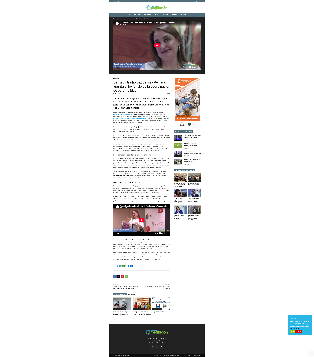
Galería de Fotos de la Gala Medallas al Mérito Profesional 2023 (179, 185)
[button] (199, 15)
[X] (197, 1)
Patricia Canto (118, 93)
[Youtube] (199, 1)
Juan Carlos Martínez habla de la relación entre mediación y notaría (194, 200)
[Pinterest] (122, 276)
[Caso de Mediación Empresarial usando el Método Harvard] (178, 138)
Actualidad (147, 15)
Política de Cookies (186, 355)
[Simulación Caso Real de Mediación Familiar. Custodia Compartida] (178, 145)
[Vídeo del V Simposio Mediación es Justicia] (161, 304)
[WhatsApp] (126, 276)
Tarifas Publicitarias (196, 355)
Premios (174, 15)
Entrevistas (137, 15)
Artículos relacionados (120, 294)
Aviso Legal (166, 355)
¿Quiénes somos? (158, 355)
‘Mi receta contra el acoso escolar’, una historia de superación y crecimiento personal (126, 287)
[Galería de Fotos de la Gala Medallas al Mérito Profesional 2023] (180, 177)
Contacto (183, 15)
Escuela (157, 15)
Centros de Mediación (118, 309)
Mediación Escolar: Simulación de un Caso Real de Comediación (192, 161)
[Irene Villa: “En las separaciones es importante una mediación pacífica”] (180, 193)
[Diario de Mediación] (157, 7)
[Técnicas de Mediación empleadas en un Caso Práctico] (178, 154)
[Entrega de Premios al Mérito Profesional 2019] (194, 177)
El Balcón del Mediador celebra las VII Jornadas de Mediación (157, 287)
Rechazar (298, 331)
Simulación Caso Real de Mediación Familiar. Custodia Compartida (191, 145)
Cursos (165, 15)
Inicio (129, 15)
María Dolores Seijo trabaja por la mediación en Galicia (180, 217)
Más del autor (131, 294)
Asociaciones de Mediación (138, 309)
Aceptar (292, 331)
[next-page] (117, 319)
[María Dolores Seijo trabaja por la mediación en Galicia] (180, 210)
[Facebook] (194, 1)
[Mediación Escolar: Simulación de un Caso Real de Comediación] (178, 161)
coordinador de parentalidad (121, 114)
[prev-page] (114, 319)
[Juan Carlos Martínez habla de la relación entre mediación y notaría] (194, 193)
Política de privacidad (175, 355)
